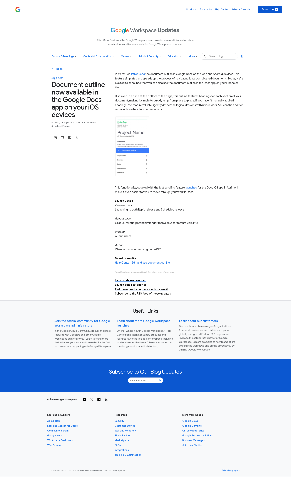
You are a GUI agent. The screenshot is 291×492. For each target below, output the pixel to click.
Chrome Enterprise (193, 430)
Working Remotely (125, 430)
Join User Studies (192, 445)
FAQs (118, 445)
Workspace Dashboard (60, 440)
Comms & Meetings (64, 56)
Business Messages (193, 440)
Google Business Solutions (197, 435)
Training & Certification (128, 455)
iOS (78, 122)
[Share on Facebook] (69, 137)
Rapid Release (89, 122)
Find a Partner (123, 435)
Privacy (116, 470)
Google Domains (192, 425)
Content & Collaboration (98, 56)
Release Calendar (241, 9)
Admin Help (53, 421)
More (193, 56)
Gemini (126, 56)
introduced (138, 74)
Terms (122, 470)
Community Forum (58, 430)
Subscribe (270, 9)
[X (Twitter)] (91, 399)
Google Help (54, 435)
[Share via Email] (55, 137)
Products (191, 9)
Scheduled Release (61, 126)
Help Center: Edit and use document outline (142, 262)
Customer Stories (125, 425)
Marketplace (122, 440)
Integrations (122, 450)
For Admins (206, 9)
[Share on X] (77, 137)
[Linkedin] (99, 399)
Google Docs (68, 122)
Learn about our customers (198, 321)
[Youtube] (84, 399)
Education (174, 56)
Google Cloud (190, 421)
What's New (54, 445)
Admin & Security (150, 56)
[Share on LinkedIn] (62, 137)
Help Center (221, 9)
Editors (55, 122)
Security (119, 421)
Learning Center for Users (62, 425)
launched (191, 187)
